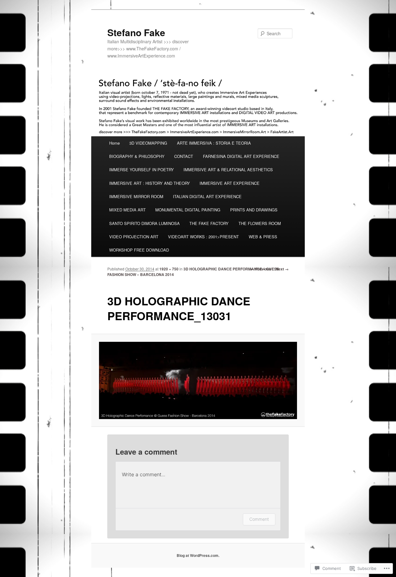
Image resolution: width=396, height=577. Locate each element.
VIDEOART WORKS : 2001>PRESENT (203, 237)
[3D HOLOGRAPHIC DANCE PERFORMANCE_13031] (198, 380)
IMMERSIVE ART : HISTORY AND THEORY (149, 183)
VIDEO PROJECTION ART (133, 237)
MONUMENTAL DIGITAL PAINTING (187, 210)
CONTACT (183, 156)
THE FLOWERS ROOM (260, 223)
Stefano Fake (136, 32)
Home (114, 143)
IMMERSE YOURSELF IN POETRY (141, 169)
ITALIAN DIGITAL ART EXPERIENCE (207, 196)
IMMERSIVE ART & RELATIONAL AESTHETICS (228, 169)
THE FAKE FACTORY (209, 223)
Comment (259, 519)
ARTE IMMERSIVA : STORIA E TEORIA (214, 143)
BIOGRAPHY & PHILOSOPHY (137, 156)
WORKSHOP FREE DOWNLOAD (139, 250)
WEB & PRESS (263, 237)
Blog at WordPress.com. (198, 555)
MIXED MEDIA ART (127, 210)
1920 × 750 (169, 269)
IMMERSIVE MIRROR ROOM (136, 196)
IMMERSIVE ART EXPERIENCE (230, 183)
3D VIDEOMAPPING (148, 143)
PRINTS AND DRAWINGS (254, 210)
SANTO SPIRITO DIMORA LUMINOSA (144, 223)
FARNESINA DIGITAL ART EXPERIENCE (241, 156)
